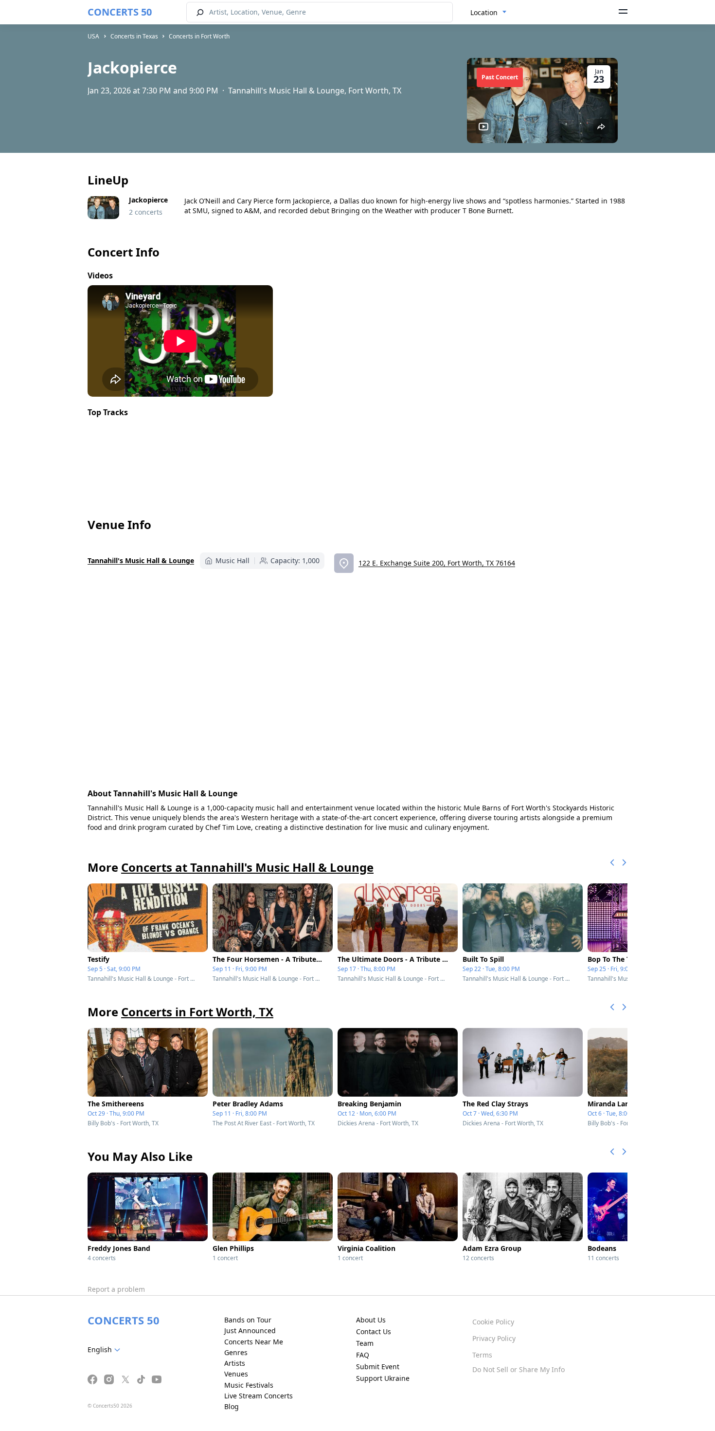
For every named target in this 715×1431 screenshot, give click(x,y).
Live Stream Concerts (258, 1395)
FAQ (362, 1354)
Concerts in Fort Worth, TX (197, 1012)
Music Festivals (248, 1385)
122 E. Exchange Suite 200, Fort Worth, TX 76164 (436, 563)
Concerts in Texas (134, 36)
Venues (236, 1373)
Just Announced (250, 1330)
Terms (482, 1354)
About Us (371, 1319)
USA (93, 36)
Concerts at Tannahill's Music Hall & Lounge (247, 867)
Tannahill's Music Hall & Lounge (141, 560)
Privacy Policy (494, 1338)
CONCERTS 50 (120, 11)
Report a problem (116, 1289)
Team (365, 1343)
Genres (236, 1352)
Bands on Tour (247, 1319)
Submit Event (377, 1366)
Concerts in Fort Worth (199, 36)
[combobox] (489, 12)
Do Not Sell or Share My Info (518, 1369)
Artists (234, 1363)
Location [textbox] (484, 12)
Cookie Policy (493, 1321)
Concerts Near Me (253, 1341)
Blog (231, 1406)
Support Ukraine (383, 1378)
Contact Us (373, 1331)
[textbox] (106, 1349)
